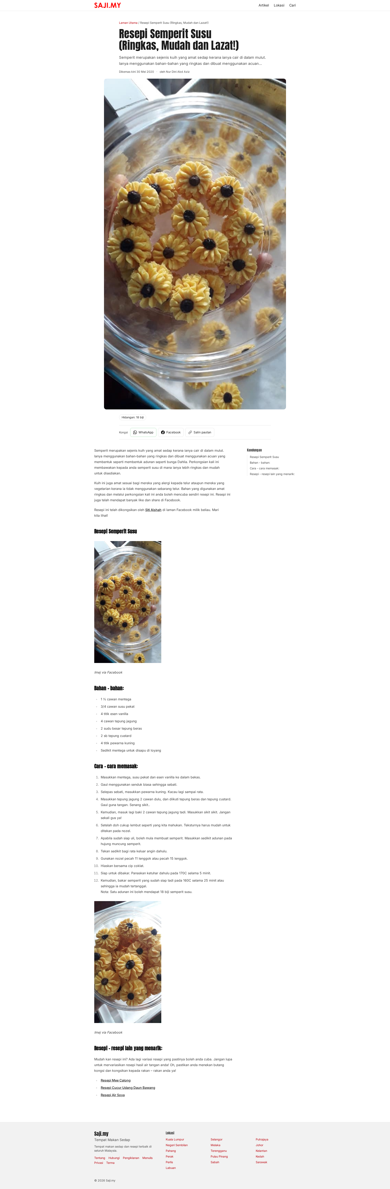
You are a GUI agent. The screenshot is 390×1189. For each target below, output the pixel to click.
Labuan (171, 1167)
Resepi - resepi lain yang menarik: (272, 474)
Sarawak (261, 1162)
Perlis (169, 1162)
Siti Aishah (153, 510)
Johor (259, 1145)
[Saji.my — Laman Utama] (107, 5)
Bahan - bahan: (260, 462)
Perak (169, 1156)
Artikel (264, 5)
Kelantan (261, 1150)
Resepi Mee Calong (116, 1080)
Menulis (147, 1158)
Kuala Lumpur (175, 1139)
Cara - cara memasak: (264, 468)
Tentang (99, 1158)
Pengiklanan (131, 1158)
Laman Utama (128, 22)
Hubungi (114, 1158)
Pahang (171, 1150)
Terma (110, 1162)
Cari (292, 5)
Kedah (260, 1156)
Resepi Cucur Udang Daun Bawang (128, 1088)
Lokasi (279, 5)
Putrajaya (262, 1139)
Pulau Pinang (219, 1156)
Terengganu (219, 1150)
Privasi (98, 1162)
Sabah (215, 1162)
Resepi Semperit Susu (264, 457)
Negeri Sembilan (177, 1145)
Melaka (215, 1145)
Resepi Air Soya (113, 1095)
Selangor (216, 1139)
